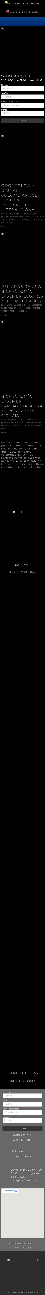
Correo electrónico (9, 102)
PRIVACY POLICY (22, 1248)
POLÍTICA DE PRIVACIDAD (22, 1243)
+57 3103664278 (32, 4)
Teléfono (5, 93)
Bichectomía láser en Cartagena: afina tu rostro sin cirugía (22, 406)
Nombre (5, 85)
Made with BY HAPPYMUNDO (22, 1293)
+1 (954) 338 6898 (30, 12)
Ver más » (4, 227)
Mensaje (5, 110)
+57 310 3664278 (20, 1140)
